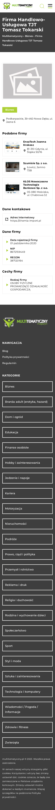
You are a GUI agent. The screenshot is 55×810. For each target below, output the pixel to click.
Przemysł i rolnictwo (19, 569)
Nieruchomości (15, 523)
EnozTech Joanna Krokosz (34, 143)
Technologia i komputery (22, 691)
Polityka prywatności (15, 357)
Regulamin (9, 363)
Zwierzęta (12, 742)
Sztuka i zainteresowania (22, 676)
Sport (9, 646)
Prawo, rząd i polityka (20, 554)
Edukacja (11, 432)
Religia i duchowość (19, 600)
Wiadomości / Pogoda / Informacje (21, 709)
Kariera (10, 493)
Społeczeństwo (15, 630)
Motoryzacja (13, 508)
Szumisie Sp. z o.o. (35, 163)
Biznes (9, 109)
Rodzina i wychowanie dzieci (25, 615)
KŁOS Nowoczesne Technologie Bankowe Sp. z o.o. (35, 184)
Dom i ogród (14, 417)
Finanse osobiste (17, 447)
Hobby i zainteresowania (22, 462)
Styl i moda (13, 661)
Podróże (11, 539)
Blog (5, 351)
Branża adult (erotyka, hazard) (26, 401)
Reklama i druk (16, 585)
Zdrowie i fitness (16, 727)
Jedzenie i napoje (17, 478)
